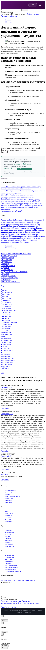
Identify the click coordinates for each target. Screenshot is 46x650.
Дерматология (6, 324)
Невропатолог (10, 569)
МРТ (3, 352)
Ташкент (8, 530)
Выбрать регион (33, 14)
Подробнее (5, 408)
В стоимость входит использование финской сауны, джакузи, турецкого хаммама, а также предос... (23, 222)
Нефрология (5, 366)
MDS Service (5, 280)
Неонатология (6, 364)
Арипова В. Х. (6, 456)
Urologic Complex (7, 258)
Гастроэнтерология (8, 310)
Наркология (5, 354)
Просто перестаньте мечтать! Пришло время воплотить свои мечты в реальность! (22, 233)
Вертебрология (6, 304)
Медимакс (5, 268)
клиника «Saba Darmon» (23, 164)
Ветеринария (6, 306)
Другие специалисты (13, 571)
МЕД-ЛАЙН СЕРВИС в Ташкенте (14, 272)
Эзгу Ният (5, 274)
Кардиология (6, 338)
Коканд (8, 542)
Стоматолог (9, 555)
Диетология (5, 328)
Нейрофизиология (8, 360)
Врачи (7, 494)
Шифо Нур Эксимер (8, 276)
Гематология (5, 312)
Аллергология (6, 292)
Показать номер (25, 169)
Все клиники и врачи (13, 496)
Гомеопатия (5, 320)
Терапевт (8, 563)
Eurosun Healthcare (8, 266)
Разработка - (9, 607)
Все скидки (24, 242)
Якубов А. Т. (6, 474)
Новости (8, 521)
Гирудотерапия (6, 318)
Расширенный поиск (9, 16)
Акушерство (5, 290)
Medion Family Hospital (9, 278)
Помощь (8, 515)
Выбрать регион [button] (7, 12)
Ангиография (6, 294)
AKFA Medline (6, 260)
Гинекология (6, 316)
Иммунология (6, 334)
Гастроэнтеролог (11, 567)
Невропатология (7, 358)
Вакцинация (5, 300)
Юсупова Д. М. (7, 387)
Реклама (8, 502)
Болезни (8, 500)
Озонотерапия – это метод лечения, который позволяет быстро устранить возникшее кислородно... (23, 239)
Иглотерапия (6, 332)
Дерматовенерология (9, 322)
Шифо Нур (5, 264)
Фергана (8, 540)
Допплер (4, 330)
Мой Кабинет (10, 490)
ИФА (3, 336)
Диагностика (6, 326)
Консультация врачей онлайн (12, 211)
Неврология (5, 356)
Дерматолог (9, 557)
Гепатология (5, 314)
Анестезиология (7, 298)
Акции (8, 517)
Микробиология (7, 350)
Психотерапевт (11, 565)
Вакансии (9, 498)
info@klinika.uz (31, 580)
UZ (33, 5)
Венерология (6, 302)
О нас (7, 511)
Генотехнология (7, 270)
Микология (5, 348)
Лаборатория (6, 342)
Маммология (6, 344)
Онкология (5, 368)
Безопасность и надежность (28, 603)
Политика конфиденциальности (15, 602)
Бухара (8, 534)
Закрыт (4, 648)
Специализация (11, 248)
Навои (7, 536)
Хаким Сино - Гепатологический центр (16, 254)
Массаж (4, 346)
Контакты (9, 513)
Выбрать (5, 645)
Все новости (5, 209)
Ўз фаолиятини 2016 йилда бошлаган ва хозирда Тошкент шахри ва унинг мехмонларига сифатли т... (22, 227)
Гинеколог (9, 561)
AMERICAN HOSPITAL (10, 282)
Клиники (8, 246)
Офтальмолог (10, 559)
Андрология (5, 296)
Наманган (9, 544)
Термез (8, 538)
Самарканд (9, 532)
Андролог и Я (6, 262)
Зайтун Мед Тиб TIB (9, 256)
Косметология (6, 340)
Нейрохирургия (7, 362)
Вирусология (6, 308)
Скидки (8, 519)
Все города (9, 546)
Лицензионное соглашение (11, 601)
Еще (2, 286)
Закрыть (4, 620)
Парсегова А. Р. (7, 414)
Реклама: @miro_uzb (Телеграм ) (13, 580)
